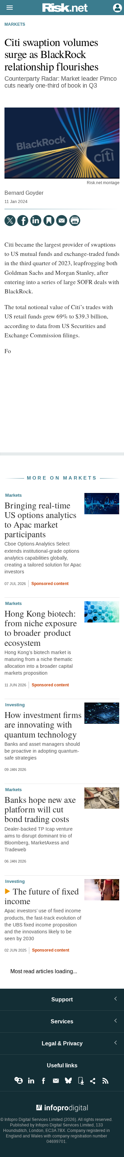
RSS (105, 1081)
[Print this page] (74, 220)
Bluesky (68, 1081)
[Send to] (61, 220)
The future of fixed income (41, 896)
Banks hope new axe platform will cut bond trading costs (40, 809)
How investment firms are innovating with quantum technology (43, 724)
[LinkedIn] (35, 220)
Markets (14, 24)
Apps (80, 1081)
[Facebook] (22, 220)
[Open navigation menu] (6, 7)
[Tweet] (10, 220)
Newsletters (56, 1081)
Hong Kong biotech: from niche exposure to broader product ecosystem (40, 627)
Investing (15, 705)
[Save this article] (48, 220)
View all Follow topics (18, 1081)
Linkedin (31, 1081)
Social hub (93, 1081)
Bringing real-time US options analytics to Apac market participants (40, 519)
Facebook (43, 1081)
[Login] (117, 7)
